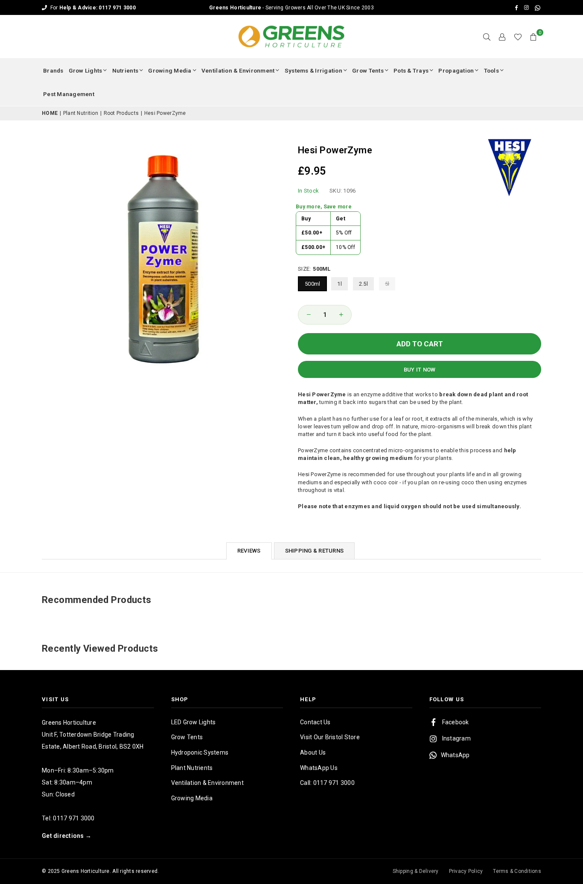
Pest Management (68, 94)
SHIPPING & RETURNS (314, 550)
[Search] (487, 36)
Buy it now (420, 369)
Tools (491, 70)
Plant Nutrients (192, 767)
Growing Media (169, 70)
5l (387, 284)
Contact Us (315, 722)
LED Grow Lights (193, 722)
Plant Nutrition (80, 113)
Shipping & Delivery (416, 871)
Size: (314, 269)
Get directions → (66, 835)
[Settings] (502, 36)
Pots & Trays (411, 70)
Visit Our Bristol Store (330, 737)
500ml (312, 284)
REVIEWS (249, 550)
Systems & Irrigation (313, 70)
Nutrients (125, 70)
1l (339, 284)
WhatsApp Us (319, 767)
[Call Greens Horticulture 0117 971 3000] (291, 7)
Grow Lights (85, 70)
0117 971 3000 (73, 818)
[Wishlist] (518, 36)
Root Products (121, 113)
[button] (533, 36)
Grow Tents (368, 70)
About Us (313, 752)
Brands (53, 70)
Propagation (456, 70)
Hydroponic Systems (200, 752)
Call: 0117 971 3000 (327, 782)
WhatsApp (455, 755)
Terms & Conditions (517, 871)
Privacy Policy (466, 871)
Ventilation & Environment (238, 70)
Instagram (456, 738)
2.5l (363, 284)
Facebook (455, 722)
